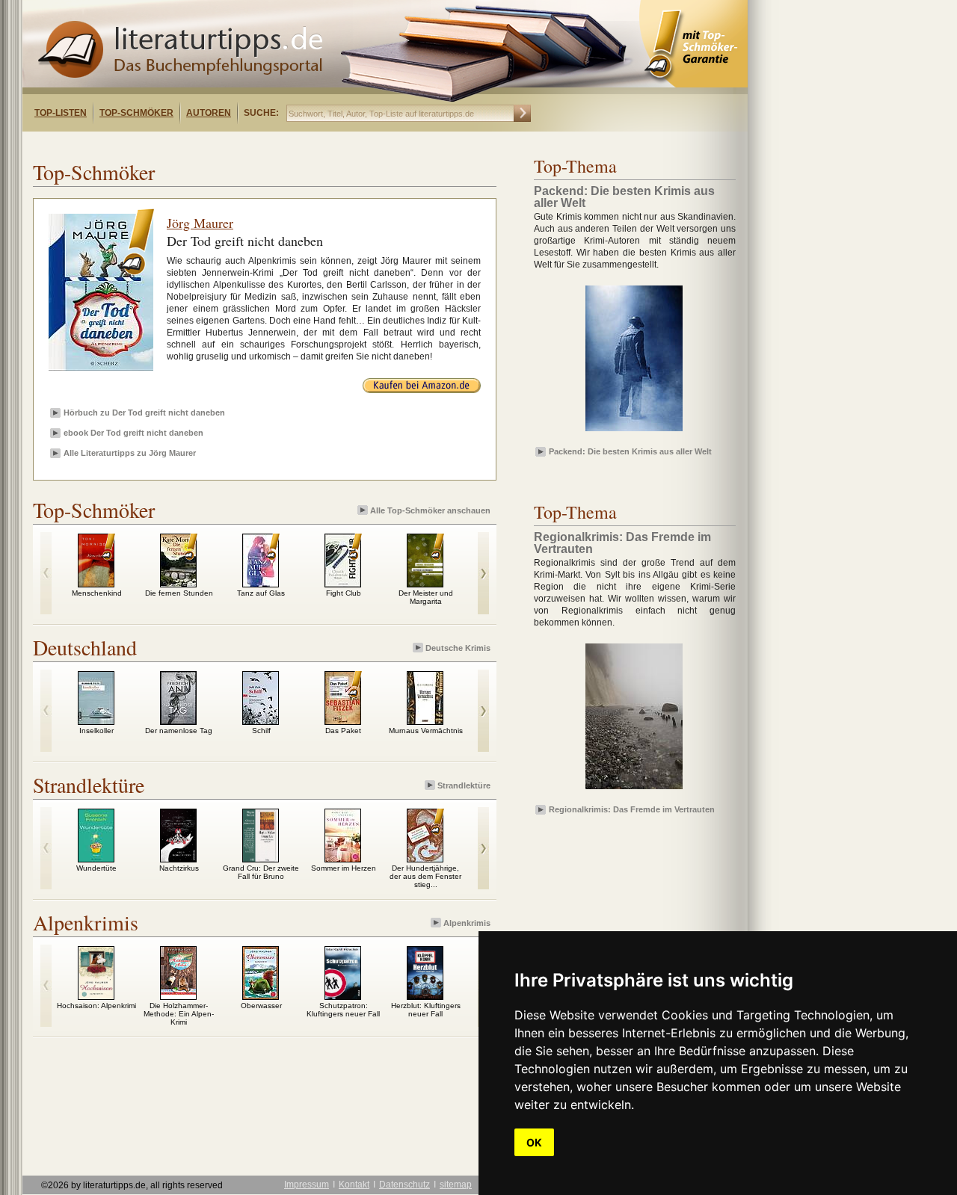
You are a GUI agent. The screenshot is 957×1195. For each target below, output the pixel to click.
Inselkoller (96, 730)
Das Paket (343, 730)
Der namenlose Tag (178, 730)
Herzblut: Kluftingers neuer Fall (426, 1009)
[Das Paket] (342, 721)
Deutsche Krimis (457, 647)
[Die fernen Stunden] (178, 583)
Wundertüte (96, 868)
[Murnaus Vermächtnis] (425, 721)
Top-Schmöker (136, 113)
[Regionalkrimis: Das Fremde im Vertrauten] (634, 790)
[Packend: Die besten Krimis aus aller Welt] (634, 432)
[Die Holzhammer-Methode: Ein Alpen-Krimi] (178, 996)
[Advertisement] (215, 144)
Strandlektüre (463, 785)
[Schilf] (260, 721)
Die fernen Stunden (179, 593)
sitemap (456, 1184)
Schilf (261, 730)
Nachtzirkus (179, 868)
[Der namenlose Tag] (178, 721)
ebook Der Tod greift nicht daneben (133, 432)
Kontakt (354, 1184)
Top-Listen (60, 113)
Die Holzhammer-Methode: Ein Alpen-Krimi (179, 1013)
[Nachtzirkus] (178, 858)
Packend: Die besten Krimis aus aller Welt (630, 451)
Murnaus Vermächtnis (426, 730)
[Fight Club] (342, 583)
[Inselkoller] (96, 721)
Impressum (306, 1184)
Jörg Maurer (200, 223)
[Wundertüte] (96, 858)
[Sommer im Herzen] (342, 858)
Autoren (208, 113)
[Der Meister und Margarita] (425, 583)
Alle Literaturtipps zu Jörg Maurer (130, 452)
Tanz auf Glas (261, 593)
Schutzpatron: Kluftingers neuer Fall (343, 1009)
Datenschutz (404, 1184)
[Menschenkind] (96, 583)
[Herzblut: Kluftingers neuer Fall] (425, 996)
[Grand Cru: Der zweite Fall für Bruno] (260, 858)
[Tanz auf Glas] (260, 583)
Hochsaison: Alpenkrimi (96, 1005)
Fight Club (343, 593)
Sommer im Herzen (343, 868)
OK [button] (534, 1142)
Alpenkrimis (466, 922)
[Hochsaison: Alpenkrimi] (96, 996)
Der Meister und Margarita (426, 597)
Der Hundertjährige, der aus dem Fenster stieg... (425, 876)
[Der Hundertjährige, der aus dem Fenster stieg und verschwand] (425, 858)
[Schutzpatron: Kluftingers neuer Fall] (342, 996)
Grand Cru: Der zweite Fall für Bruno (261, 872)
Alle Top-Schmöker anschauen (430, 510)
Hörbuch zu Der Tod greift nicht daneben (144, 412)
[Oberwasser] (260, 996)
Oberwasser (261, 1005)
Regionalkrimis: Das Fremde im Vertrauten (632, 809)
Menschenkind (97, 593)
